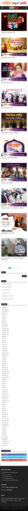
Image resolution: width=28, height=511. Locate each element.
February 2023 (5, 367)
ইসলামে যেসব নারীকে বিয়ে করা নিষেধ (9, 158)
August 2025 (4, 313)
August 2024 (4, 336)
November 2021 (5, 396)
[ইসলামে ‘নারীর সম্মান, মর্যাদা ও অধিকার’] (14, 122)
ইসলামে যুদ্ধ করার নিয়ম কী (7, 183)
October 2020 (5, 422)
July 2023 (4, 357)
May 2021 (4, 408)
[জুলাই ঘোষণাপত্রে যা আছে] (14, 97)
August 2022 (4, 379)
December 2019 (5, 441)
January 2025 (5, 326)
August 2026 (4, 307)
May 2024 (4, 342)
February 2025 (5, 324)
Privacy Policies (12, 508)
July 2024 (4, 338)
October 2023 (5, 352)
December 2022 (5, 371)
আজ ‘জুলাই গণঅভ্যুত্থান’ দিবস (8, 32)
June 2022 (4, 383)
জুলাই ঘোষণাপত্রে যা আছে (7, 108)
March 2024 (4, 346)
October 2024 (5, 332)
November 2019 (5, 443)
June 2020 (4, 430)
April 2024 (4, 344)
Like (25, 454)
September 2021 (5, 400)
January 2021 (5, 416)
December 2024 (5, 328)
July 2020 (4, 428)
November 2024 (5, 330)
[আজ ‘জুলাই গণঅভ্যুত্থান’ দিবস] (14, 22)
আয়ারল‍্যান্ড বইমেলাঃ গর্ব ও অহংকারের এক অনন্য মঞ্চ (12, 208)
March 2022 (4, 389)
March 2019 (4, 445)
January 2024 (5, 350)
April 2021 (4, 410)
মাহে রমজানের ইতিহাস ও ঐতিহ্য (8, 57)
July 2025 (4, 315)
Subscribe (24, 460)
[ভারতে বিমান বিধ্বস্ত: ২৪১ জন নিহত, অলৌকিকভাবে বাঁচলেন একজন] (14, 247)
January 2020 (5, 439)
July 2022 (4, 381)
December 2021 (5, 394)
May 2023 (4, 361)
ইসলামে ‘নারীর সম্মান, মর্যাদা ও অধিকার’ (9, 133)
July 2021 (4, 404)
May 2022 (4, 385)
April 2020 (4, 433)
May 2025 (4, 318)
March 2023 (4, 365)
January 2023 (5, 369)
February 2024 (5, 348)
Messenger (9, 490)
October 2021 (5, 398)
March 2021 (4, 412)
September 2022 (5, 377)
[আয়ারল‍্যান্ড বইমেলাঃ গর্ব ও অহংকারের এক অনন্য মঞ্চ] (14, 197)
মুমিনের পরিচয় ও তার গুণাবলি (7, 233)
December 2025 (5, 311)
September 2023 (5, 354)
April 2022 (4, 387)
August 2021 (4, 402)
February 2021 (5, 414)
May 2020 (4, 432)
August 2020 (4, 426)
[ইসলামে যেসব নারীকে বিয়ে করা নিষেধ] (14, 147)
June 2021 (4, 406)
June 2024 (4, 340)
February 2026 (5, 309)
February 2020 (5, 437)
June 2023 (4, 359)
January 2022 (5, 393)
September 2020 (5, 424)
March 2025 (4, 322)
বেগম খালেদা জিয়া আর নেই (7, 82)
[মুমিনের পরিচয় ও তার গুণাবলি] (14, 222)
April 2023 (4, 363)
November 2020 (5, 420)
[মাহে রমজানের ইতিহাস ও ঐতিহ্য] (14, 47)
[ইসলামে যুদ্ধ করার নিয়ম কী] (14, 172)
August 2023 (4, 356)
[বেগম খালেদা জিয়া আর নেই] (14, 72)
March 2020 (4, 435)
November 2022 (5, 373)
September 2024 (5, 334)
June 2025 (4, 317)
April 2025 (4, 320)
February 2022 (5, 391)
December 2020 (5, 418)
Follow (24, 457)
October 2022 (5, 375)
